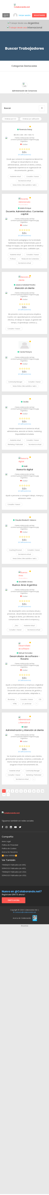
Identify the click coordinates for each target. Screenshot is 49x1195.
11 (4, 794)
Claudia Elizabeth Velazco (25, 520)
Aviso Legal (6, 841)
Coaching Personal (15, 550)
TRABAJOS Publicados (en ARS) (14, 865)
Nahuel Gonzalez (25, 653)
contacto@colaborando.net (25, 912)
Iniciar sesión (24, 15)
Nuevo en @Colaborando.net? (22, 891)
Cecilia (25, 402)
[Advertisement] (24, 951)
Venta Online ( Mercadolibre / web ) (24, 185)
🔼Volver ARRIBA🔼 (9, 855)
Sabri (25, 727)
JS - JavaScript (26, 704)
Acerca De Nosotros (10, 852)
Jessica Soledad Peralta (25, 285)
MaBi (25, 466)
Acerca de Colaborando (22, 918)
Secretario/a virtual (24, 181)
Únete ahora (13, 900)
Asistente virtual (15, 176)
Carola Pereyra (25, 352)
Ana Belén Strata (25, 582)
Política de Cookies (9, 848)
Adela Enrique (25, 208)
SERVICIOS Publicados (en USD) (14, 875)
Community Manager (15, 382)
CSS (40, 699)
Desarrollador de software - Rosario (25, 657)
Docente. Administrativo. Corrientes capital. (24, 212)
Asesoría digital (24, 469)
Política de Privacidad (10, 845)
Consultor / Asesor (32, 176)
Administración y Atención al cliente (25, 730)
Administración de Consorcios (24, 91)
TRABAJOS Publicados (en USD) (14, 872)
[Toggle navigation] (6, 15)
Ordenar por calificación (30, 119)
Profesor (13, 259)
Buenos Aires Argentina (24, 585)
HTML (15, 704)
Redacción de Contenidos (30, 259)
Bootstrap (11, 699)
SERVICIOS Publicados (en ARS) (14, 868)
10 (42, 791)
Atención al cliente (24, 288)
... (36, 703)
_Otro (16, 626)
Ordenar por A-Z (10, 119)
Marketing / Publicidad (15, 444)
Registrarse (39, 15)
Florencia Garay (25, 129)
